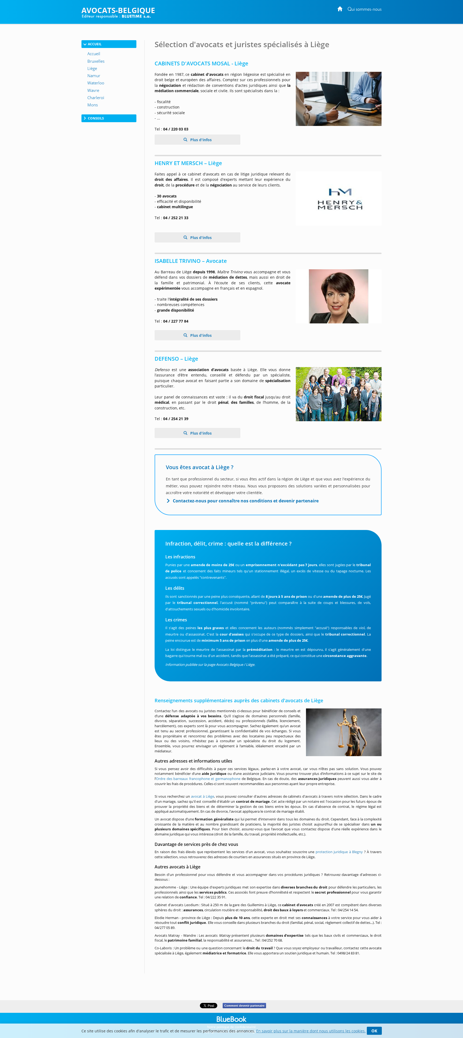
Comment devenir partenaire (244, 1005)
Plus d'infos (200, 139)
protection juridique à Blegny (339, 851)
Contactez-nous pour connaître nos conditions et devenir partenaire (246, 501)
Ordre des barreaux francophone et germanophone (198, 778)
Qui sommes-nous (365, 9)
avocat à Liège (202, 796)
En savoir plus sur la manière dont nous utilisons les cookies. (311, 1030)
